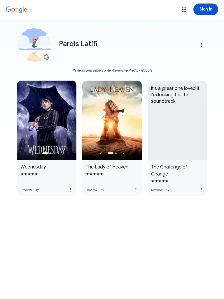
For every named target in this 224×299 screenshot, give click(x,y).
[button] (184, 9)
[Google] (16, 9)
